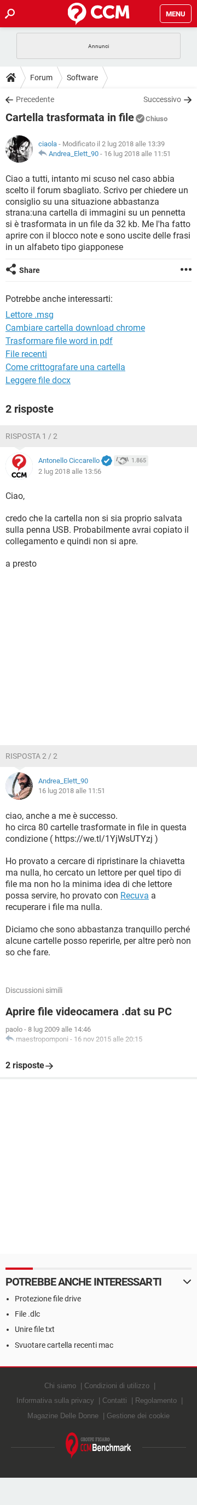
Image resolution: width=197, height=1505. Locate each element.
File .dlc (27, 1314)
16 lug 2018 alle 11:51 (137, 154)
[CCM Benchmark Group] (98, 1445)
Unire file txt (35, 1329)
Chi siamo (60, 1386)
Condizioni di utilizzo (116, 1386)
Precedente (35, 99)
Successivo (162, 99)
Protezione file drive (48, 1298)
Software (82, 77)
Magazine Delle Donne (63, 1416)
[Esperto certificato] (106, 461)
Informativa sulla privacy (55, 1400)
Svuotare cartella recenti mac (64, 1345)
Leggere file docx (38, 380)
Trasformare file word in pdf (59, 341)
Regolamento (156, 1400)
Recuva (134, 895)
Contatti (114, 1400)
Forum (41, 77)
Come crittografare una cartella (65, 367)
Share (29, 270)
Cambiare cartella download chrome (75, 328)
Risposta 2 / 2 (31, 756)
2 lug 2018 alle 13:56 (69, 471)
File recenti (26, 354)
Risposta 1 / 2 (31, 436)
